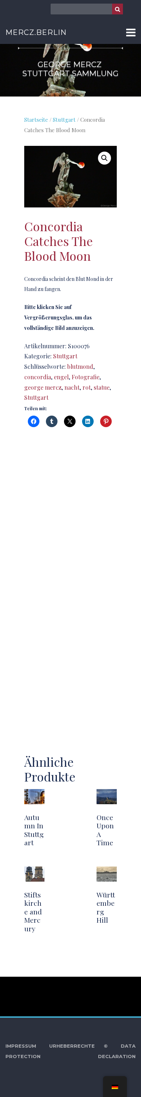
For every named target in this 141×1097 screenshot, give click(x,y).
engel (61, 377)
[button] (104, 158)
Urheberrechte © (78, 1046)
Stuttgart (64, 119)
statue (102, 387)
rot (86, 387)
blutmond (80, 366)
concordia (37, 377)
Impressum (20, 1046)
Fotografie (85, 377)
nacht (72, 387)
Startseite (36, 119)
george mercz (42, 387)
